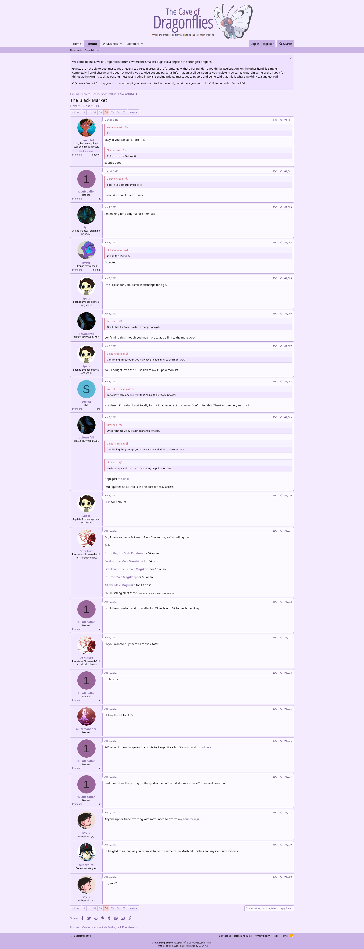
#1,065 (288, 278)
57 (124, 112)
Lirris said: (112, 321)
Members (132, 44)
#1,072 (288, 601)
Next (132, 112)
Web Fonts (179, 945)
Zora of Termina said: (118, 389)
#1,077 (288, 776)
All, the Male (119, 585)
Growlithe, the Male (123, 553)
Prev (76, 112)
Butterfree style (82, 935)
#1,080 (288, 876)
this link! (123, 479)
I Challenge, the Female (127, 569)
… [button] (89, 112)
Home (77, 44)
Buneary (135, 395)
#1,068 (288, 381)
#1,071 (288, 530)
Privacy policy (262, 935)
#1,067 (288, 346)
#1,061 (288, 120)
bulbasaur (207, 747)
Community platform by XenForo (182, 942)
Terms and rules (243, 935)
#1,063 (288, 207)
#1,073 (288, 637)
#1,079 (288, 844)
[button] (121, 43)
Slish (107, 502)
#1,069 (288, 417)
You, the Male (120, 577)
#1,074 (288, 672)
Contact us (225, 935)
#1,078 (288, 812)
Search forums (93, 50)
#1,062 (288, 171)
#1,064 (288, 242)
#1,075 (288, 708)
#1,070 (288, 495)
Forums (92, 44)
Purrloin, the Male (123, 561)
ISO (275, 120)
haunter (188, 819)
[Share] (280, 120)
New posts (76, 50)
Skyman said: (114, 150)
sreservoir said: (115, 127)
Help (275, 935)
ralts (187, 747)
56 (118, 112)
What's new (110, 44)
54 (106, 112)
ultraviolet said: (115, 178)
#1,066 (288, 313)
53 (100, 112)
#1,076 (288, 740)
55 (112, 112)
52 (94, 112)
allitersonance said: (117, 250)
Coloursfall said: (116, 353)
